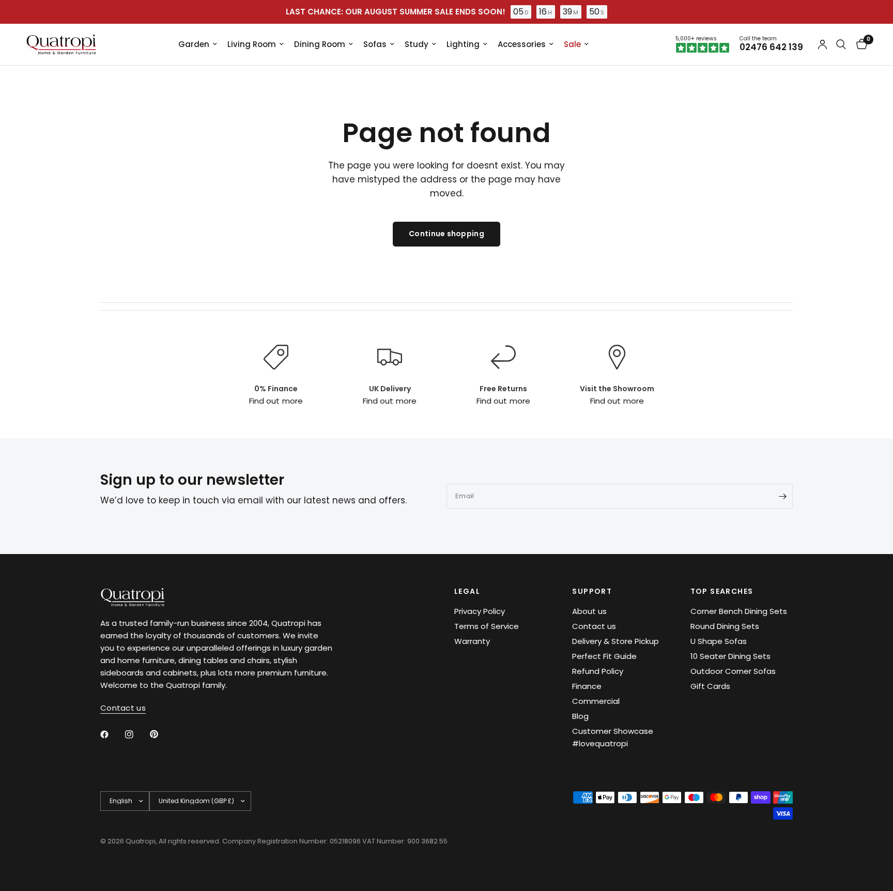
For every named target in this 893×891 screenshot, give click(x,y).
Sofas (375, 44)
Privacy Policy (479, 611)
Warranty (472, 641)
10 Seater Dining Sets (730, 656)
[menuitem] (197, 44)
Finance (587, 686)
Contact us (594, 626)
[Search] (841, 44)
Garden (193, 44)
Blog (580, 716)
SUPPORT (592, 591)
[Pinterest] (161, 734)
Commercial (596, 701)
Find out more (275, 400)
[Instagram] (136, 734)
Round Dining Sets (724, 626)
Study (416, 44)
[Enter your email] (782, 496)
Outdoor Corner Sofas (733, 671)
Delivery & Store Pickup (615, 641)
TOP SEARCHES (721, 591)
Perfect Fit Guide (604, 656)
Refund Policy (597, 671)
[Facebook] (111, 734)
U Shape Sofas (718, 641)
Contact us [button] (123, 707)
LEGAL (467, 591)
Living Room (251, 44)
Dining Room (319, 44)
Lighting (463, 44)
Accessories (522, 44)
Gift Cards (710, 686)
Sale (572, 44)
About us (589, 611)
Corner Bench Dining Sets (738, 611)
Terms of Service (486, 626)
